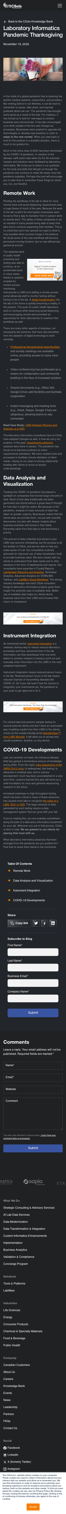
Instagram (14, 1469)
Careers (8, 1379)
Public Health (11, 1345)
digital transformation (43, 300)
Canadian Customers (16, 1365)
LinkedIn (13, 1455)
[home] (12, 6)
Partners (8, 1414)
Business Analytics (15, 1250)
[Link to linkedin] (52, 923)
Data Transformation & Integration (24, 1229)
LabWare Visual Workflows (33, 580)
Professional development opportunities (35, 347)
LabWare (9, 1290)
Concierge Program (15, 1264)
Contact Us (10, 1428)
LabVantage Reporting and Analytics (23, 572)
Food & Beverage (14, 1338)
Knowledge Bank (14, 1386)
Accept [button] (33, 1507)
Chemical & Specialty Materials (22, 1331)
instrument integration (40, 644)
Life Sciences (11, 1310)
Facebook (14, 1448)
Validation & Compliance (18, 1257)
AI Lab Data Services (16, 1215)
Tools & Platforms (14, 1283)
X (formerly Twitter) (19, 1462)
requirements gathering (40, 443)
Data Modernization (15, 1222)
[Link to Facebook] (44, 923)
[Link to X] (36, 923)
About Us (9, 1372)
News (7, 1400)
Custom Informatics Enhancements (25, 1236)
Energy (7, 1317)
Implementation (13, 1243)
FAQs (6, 1421)
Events (7, 1393)
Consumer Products (15, 1324)
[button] (59, 5)
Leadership (10, 1407)
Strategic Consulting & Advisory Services (29, 1208)
